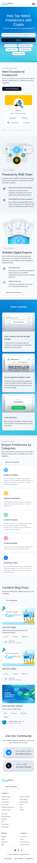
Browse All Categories (12, 462)
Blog (2, 844)
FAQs (21, 839)
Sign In (3, 839)
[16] (14, 130)
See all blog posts (11, 600)
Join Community (24, 844)
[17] (16, 130)
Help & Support (24, 842)
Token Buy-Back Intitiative (12, 706)
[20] (22, 130)
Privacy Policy (8, 858)
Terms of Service (18, 858)
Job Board (4, 842)
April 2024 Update (9, 669)
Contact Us (23, 836)
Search (18, 40)
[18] (18, 130)
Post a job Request (12, 89)
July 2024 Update (9, 627)
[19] (20, 130)
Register (3, 836)
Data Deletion (29, 858)
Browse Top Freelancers (13, 292)
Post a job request (11, 786)
